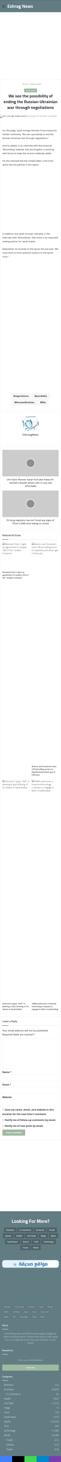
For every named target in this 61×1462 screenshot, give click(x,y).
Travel (25, 1248)
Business (10, 1230)
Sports (26, 1242)
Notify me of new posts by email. (24, 1126)
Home (24, 84)
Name (6, 1072)
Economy (40, 1230)
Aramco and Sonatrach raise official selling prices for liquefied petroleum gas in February (44, 770)
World (35, 1248)
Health (19, 1236)
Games (8, 1236)
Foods (52, 1230)
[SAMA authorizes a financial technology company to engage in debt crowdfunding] (45, 890)
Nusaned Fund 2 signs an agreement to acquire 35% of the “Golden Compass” (15, 575)
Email (6, 1084)
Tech (36, 1242)
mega (43, 1236)
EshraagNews (30, 434)
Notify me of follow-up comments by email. (30, 1120)
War (44, 402)
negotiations (22, 396)
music (53, 1236)
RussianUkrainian (25, 402)
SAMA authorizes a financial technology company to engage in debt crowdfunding (45, 1006)
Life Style (31, 1236)
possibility (41, 396)
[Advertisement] (30, 44)
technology (48, 1242)
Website (7, 1097)
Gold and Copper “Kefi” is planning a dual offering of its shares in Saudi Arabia (15, 1006)
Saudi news (35, 84)
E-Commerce (25, 1230)
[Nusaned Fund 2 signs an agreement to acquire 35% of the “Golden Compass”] (15, 556)
